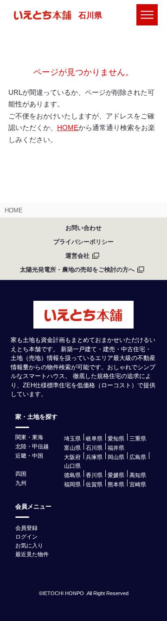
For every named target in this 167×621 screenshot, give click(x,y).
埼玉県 (72, 438)
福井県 (116, 448)
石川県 (90, 15)
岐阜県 (94, 438)
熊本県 (116, 484)
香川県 (94, 475)
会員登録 (26, 528)
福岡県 (72, 484)
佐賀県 (94, 484)
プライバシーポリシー (83, 241)
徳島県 (72, 475)
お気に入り (29, 545)
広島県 (137, 457)
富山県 (72, 448)
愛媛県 (116, 475)
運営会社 (77, 255)
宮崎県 (137, 484)
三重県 (137, 438)
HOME (67, 127)
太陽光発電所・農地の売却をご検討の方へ (77, 269)
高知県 (137, 475)
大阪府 (72, 457)
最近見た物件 (32, 554)
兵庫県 (94, 457)
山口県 (72, 466)
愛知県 (116, 438)
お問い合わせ (83, 227)
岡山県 (116, 457)
